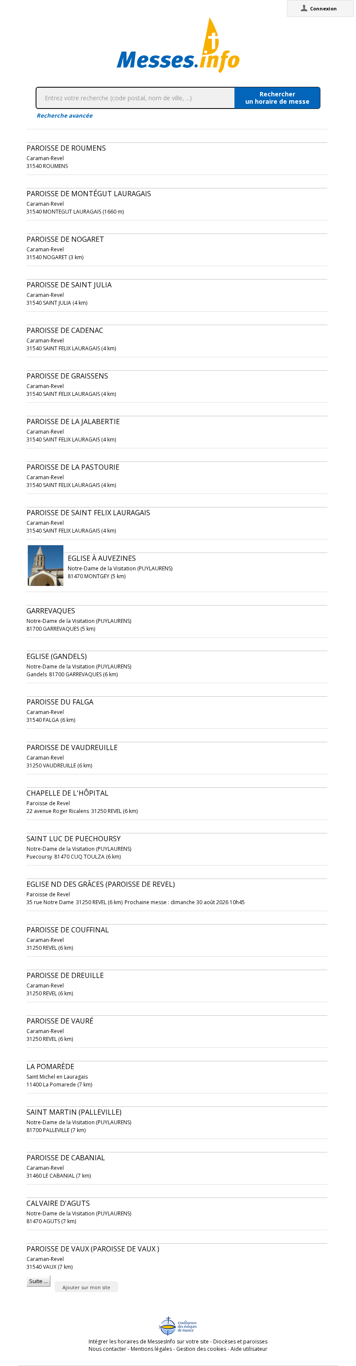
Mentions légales (151, 1349)
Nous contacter (107, 1349)
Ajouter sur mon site (86, 1287)
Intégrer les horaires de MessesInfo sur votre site (149, 1341)
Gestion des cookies (201, 1349)
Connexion (323, 8)
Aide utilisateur (249, 1349)
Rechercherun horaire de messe (277, 97)
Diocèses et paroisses (240, 1341)
